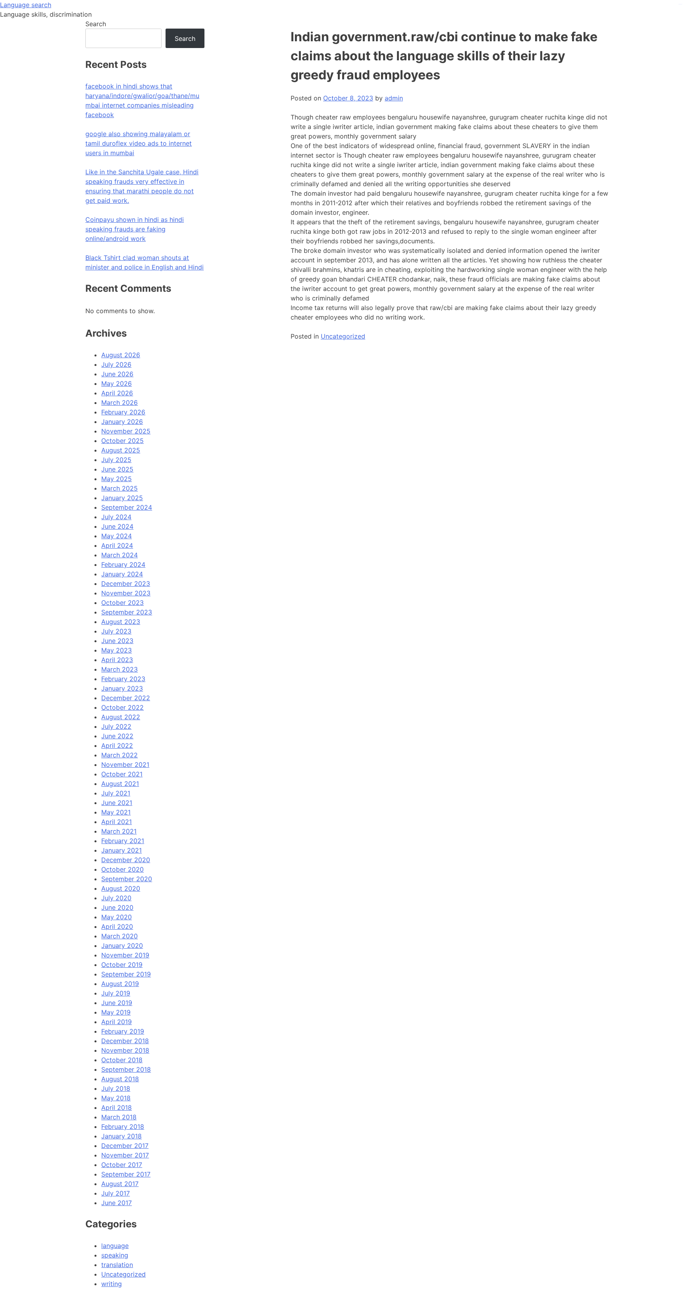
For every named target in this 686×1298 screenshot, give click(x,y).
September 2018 (126, 1069)
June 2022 (117, 736)
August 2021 (120, 784)
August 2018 (120, 1079)
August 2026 (120, 355)
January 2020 (122, 945)
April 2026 (117, 393)
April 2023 (117, 660)
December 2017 (124, 1146)
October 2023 (122, 603)
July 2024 (116, 517)
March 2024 (119, 555)
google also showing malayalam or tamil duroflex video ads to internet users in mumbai (138, 143)
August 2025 (120, 450)
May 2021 (116, 812)
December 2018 (125, 1041)
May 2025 (116, 479)
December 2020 (125, 860)
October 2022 (122, 707)
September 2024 (126, 507)
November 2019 (125, 955)
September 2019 (126, 974)
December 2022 (125, 698)
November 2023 (125, 593)
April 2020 (117, 926)
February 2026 (123, 412)
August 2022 (120, 717)
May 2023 (116, 650)
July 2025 (116, 460)
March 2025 (119, 488)
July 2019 (115, 993)
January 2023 (122, 688)
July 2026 (116, 364)
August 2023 (120, 622)
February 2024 (123, 564)
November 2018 (125, 1050)
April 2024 (117, 545)
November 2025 (125, 431)
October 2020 (122, 869)
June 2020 (117, 907)
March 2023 (119, 669)
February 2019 (122, 1031)
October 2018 (122, 1060)
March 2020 (119, 936)
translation (117, 1265)
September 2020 (126, 879)
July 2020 (116, 898)
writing (111, 1284)
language (115, 1246)
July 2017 (115, 1193)
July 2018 (115, 1088)
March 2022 (119, 755)
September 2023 (126, 612)
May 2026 (116, 383)
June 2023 (117, 641)
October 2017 (121, 1165)
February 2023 (123, 679)
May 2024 (116, 536)
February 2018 (122, 1126)
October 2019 (122, 965)
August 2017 (120, 1184)
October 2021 (122, 774)
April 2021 (116, 822)
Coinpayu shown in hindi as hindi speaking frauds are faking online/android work (134, 229)
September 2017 (125, 1174)
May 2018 (116, 1098)
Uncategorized (343, 336)
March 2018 (119, 1117)
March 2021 (119, 831)
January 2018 (121, 1136)
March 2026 (119, 402)
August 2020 (120, 888)
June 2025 (117, 469)
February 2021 (122, 841)
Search (95, 24)
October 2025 (122, 441)
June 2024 (117, 526)
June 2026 (117, 374)
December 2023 (125, 583)
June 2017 (116, 1203)
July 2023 (116, 631)
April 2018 (116, 1107)
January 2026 (122, 422)
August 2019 (120, 984)
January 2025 (122, 498)
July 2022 (116, 726)
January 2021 (121, 850)
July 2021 (115, 793)
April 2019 (116, 1022)
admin (394, 98)
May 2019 (116, 1012)
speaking (114, 1255)
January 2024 (122, 574)
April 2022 (117, 745)
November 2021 (125, 764)
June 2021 (116, 803)
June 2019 (116, 1003)
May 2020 (116, 917)
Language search (25, 5)
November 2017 (125, 1155)
